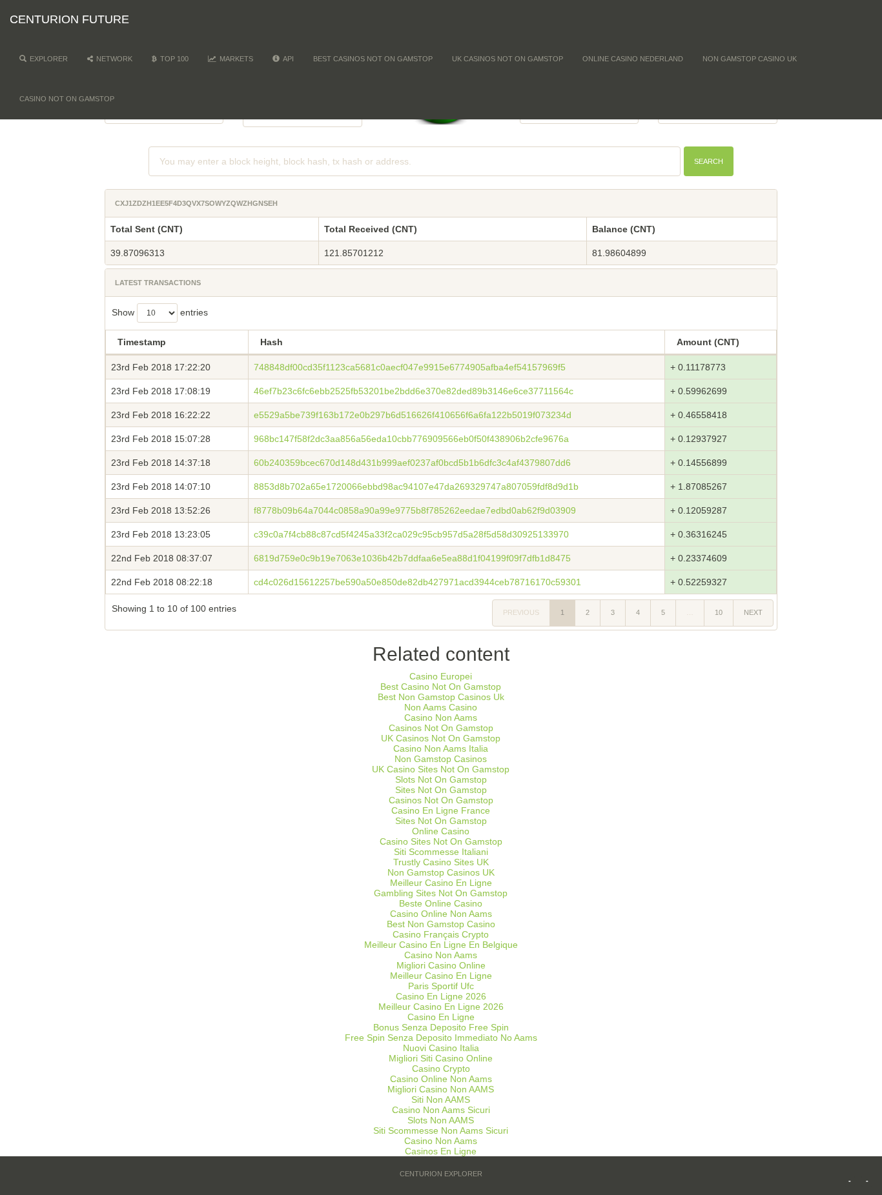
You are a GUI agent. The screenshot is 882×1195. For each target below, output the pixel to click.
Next (753, 612)
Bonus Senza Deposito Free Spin (441, 1027)
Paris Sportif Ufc (441, 986)
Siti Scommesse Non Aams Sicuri (440, 1130)
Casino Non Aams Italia (440, 748)
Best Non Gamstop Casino (441, 924)
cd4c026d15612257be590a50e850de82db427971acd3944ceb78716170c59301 (417, 582)
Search (708, 161)
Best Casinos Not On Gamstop (373, 59)
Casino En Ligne (441, 1017)
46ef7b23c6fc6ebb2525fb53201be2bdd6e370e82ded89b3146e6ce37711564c (413, 391)
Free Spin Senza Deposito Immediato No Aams (441, 1037)
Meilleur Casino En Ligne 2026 (441, 1006)
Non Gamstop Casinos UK (441, 872)
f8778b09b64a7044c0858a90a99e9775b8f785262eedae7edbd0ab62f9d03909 (415, 510)
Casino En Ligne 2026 (441, 996)
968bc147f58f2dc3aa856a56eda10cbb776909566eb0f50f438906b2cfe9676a (411, 439)
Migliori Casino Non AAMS (440, 1089)
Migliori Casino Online (441, 965)
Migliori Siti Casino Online (441, 1058)
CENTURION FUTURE (69, 19)
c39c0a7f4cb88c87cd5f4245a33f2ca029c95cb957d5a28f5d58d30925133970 (411, 534)
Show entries (160, 312)
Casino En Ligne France (440, 810)
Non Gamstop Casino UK (750, 59)
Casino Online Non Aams (441, 914)
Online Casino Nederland (632, 59)
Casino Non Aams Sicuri (441, 1110)
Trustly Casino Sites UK (441, 862)
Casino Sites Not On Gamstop (441, 841)
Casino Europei (440, 676)
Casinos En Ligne (441, 1151)
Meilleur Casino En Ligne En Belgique (441, 944)
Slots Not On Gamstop (441, 779)
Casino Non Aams (440, 717)
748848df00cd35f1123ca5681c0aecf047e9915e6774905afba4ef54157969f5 (410, 367)
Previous (521, 612)
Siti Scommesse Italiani (441, 852)
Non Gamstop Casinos (441, 759)
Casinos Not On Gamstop (441, 728)
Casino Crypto (441, 1068)
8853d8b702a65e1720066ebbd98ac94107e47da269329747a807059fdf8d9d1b (416, 486)
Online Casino (440, 831)
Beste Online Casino (440, 903)
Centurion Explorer (441, 1174)
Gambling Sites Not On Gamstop (441, 893)
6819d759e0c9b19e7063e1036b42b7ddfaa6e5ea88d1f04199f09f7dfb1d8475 (412, 558)
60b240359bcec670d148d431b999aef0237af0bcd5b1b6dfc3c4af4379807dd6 (412, 462)
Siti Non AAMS (440, 1099)
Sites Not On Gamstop (441, 790)
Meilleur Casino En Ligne (441, 883)
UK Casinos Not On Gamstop (507, 59)
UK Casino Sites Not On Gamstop (440, 769)
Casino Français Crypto (441, 934)
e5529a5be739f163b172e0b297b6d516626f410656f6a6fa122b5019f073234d (412, 415)
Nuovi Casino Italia (441, 1048)
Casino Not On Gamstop (66, 99)
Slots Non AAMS (440, 1120)
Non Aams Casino (440, 707)
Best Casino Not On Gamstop (440, 686)
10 (719, 612)
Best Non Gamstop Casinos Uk (441, 697)
